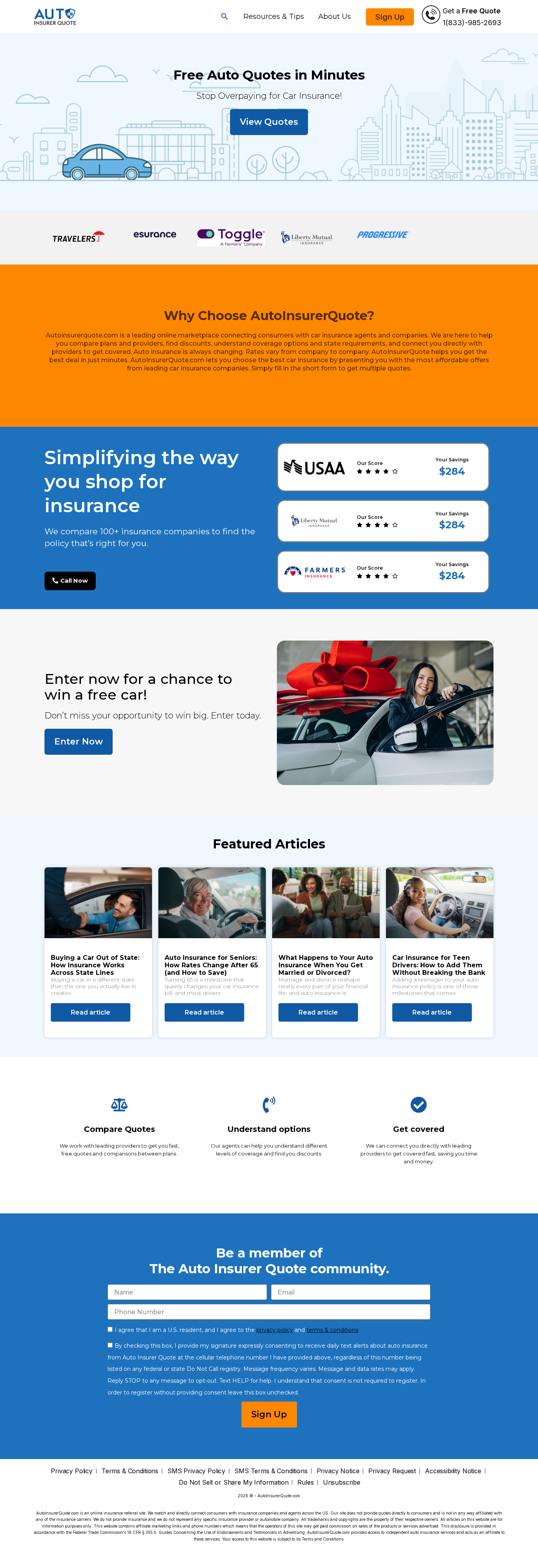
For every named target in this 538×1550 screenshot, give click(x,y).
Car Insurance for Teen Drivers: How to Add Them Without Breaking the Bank (438, 965)
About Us (334, 16)
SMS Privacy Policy (196, 1471)
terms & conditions (332, 1329)
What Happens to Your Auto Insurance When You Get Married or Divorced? (325, 965)
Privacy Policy (72, 1471)
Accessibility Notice (453, 1471)
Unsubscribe (341, 1482)
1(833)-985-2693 (472, 23)
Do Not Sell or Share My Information (233, 1482)
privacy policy (274, 1329)
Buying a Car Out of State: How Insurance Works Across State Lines (95, 965)
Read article (90, 1012)
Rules (305, 1482)
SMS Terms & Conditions (270, 1471)
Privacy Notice (338, 1471)
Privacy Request (392, 1471)
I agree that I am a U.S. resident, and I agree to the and (236, 1329)
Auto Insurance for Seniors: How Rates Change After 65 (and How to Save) (211, 965)
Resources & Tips (273, 16)
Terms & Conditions (130, 1471)
